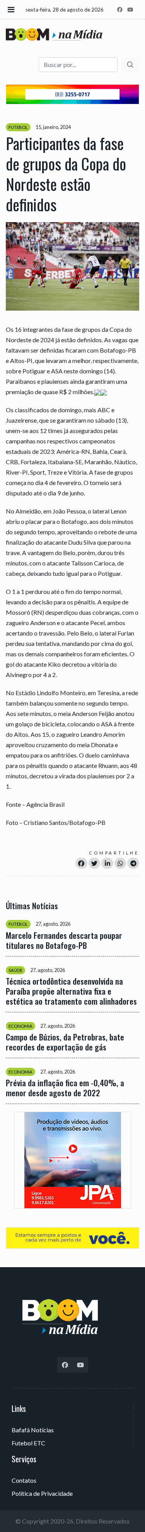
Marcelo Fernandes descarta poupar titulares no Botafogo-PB (64, 940)
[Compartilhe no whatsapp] (120, 863)
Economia (20, 1026)
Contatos (24, 1480)
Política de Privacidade (42, 1493)
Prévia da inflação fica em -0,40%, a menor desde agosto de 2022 (65, 1088)
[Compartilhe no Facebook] (81, 863)
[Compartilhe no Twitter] (95, 863)
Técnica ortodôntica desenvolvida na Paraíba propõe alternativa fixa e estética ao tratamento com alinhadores (71, 991)
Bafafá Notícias (33, 1429)
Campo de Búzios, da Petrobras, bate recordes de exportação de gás (65, 1042)
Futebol (18, 127)
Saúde (15, 970)
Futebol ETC (28, 1443)
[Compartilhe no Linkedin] (107, 863)
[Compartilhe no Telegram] (133, 863)
